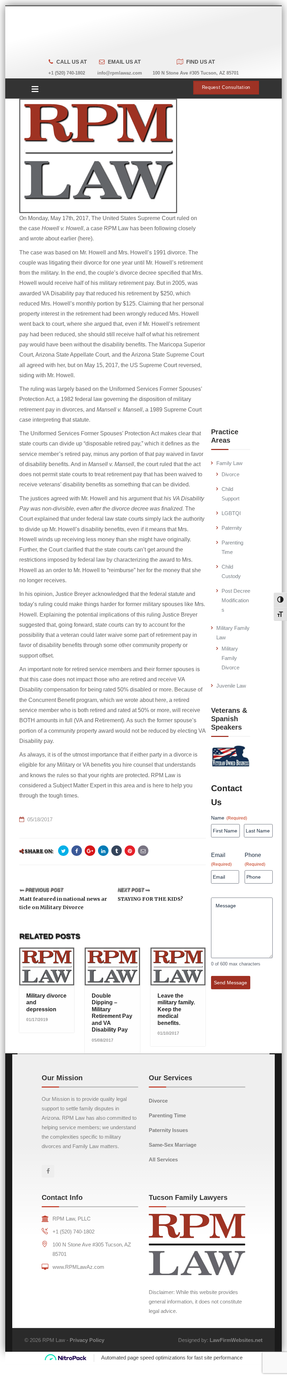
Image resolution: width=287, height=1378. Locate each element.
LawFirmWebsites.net (236, 1340)
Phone (255, 859)
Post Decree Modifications (236, 600)
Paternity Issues (168, 1130)
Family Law (229, 463)
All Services (163, 1159)
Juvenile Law (231, 686)
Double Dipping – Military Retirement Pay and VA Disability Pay (112, 1012)
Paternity (232, 528)
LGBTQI (231, 513)
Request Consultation (226, 87)
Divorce (230, 474)
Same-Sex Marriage (172, 1145)
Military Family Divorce (230, 658)
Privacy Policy (87, 1340)
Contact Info (62, 1197)
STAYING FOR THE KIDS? (150, 899)
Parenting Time (167, 1115)
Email (221, 859)
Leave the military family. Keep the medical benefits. (176, 1009)
